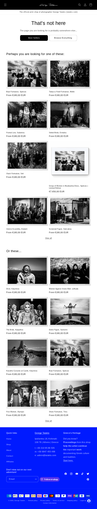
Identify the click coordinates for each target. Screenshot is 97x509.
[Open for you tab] (89, 501)
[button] (5, 5)
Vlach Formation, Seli (15, 174)
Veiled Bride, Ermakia (57, 133)
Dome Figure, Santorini (58, 330)
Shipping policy (72, 500)
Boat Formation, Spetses (16, 92)
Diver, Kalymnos (12, 289)
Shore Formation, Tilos (58, 412)
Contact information (50, 503)
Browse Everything (63, 38)
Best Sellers (34, 38)
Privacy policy (45, 500)
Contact (9, 456)
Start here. (68, 460)
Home (8, 439)
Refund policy (33, 500)
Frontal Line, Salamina (15, 133)
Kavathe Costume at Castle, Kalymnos (22, 371)
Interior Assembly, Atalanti (16, 229)
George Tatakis (42, 433)
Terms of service (58, 500)
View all (48, 238)
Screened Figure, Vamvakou (60, 229)
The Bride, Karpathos (14, 330)
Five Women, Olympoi (15, 412)
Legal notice (84, 500)
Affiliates (10, 462)
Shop (8, 444)
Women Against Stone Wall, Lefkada (63, 289)
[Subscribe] (35, 479)
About (8, 450)
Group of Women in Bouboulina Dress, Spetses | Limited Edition (68, 187)
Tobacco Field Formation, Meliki (62, 92)
